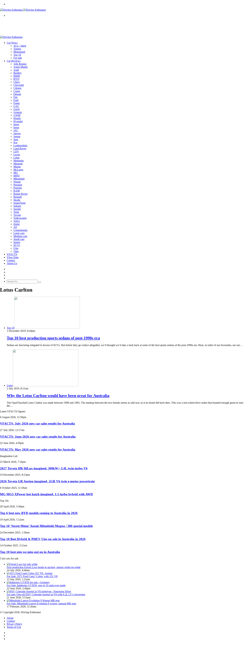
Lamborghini (20, 145)
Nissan (17, 181)
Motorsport (19, 51)
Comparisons (20, 230)
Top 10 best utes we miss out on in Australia (30, 552)
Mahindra (18, 160)
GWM (16, 115)
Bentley (17, 73)
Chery (16, 82)
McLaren (18, 169)
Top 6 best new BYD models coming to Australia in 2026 (39, 513)
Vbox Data (12, 257)
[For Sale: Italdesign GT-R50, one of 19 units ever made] (28, 582)
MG (15, 172)
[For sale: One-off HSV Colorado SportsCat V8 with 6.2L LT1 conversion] (39, 591)
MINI (16, 175)
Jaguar (16, 136)
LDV (16, 151)
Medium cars (20, 236)
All (15, 227)
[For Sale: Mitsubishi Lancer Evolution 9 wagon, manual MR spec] (33, 600)
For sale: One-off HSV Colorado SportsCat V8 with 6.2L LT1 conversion (46, 594)
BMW (16, 76)
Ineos (16, 124)
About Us (12, 263)
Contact (11, 260)
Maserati (18, 163)
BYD (16, 79)
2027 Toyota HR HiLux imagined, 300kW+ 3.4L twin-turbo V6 (44, 468)
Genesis (17, 112)
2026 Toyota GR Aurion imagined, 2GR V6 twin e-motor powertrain (47, 481)
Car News (12, 42)
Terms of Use (14, 627)
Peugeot (17, 184)
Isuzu (16, 127)
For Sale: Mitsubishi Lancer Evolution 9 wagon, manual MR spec (41, 603)
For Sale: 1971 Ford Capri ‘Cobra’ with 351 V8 (32, 576)
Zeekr (16, 224)
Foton (16, 103)
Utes (15, 248)
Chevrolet (18, 85)
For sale (17, 57)
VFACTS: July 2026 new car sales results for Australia (37, 423)
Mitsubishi (19, 178)
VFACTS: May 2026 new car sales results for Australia (37, 449)
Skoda (16, 199)
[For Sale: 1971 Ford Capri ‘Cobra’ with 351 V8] (29, 573)
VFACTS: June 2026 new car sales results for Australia (38, 436)
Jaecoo (17, 133)
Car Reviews (13, 60)
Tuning (17, 48)
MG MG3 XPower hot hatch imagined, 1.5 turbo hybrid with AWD (46, 494)
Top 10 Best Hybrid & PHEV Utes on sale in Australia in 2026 (43, 539)
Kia (15, 142)
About (10, 618)
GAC (16, 106)
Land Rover (19, 148)
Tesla (16, 212)
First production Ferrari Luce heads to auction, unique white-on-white (43, 567)
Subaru (17, 205)
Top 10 (17, 54)
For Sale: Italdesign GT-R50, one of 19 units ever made (36, 585)
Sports (16, 242)
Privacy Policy (14, 624)
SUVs (16, 245)
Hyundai (18, 121)
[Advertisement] (61, 27)
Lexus (16, 154)
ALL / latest (19, 45)
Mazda (17, 166)
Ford (15, 100)
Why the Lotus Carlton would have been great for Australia (58, 395)
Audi (16, 70)
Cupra (16, 91)
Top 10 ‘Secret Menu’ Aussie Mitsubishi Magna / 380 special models (46, 526)
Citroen (17, 88)
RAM (16, 190)
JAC (15, 130)
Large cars (19, 233)
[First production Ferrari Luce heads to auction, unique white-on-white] (22, 564)
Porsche (17, 187)
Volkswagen (20, 218)
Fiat (15, 97)
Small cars (18, 239)
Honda (17, 118)
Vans (16, 251)
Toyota (17, 215)
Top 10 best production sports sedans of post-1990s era (53, 338)
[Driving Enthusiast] (23, 9)
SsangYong (19, 202)
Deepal (17, 94)
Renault (17, 196)
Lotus (16, 157)
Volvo (16, 221)
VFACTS (12, 254)
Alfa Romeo (20, 63)
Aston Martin (20, 66)
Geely (16, 109)
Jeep (15, 139)
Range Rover (20, 193)
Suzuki (17, 209)
